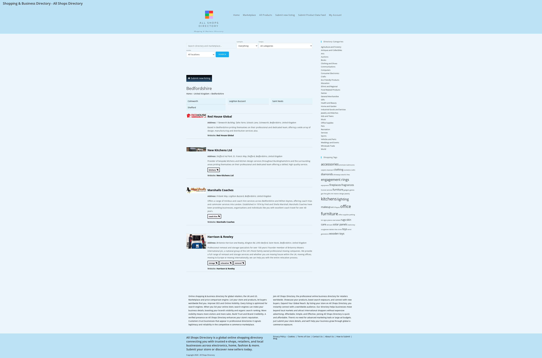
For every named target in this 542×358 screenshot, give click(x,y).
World (323, 149)
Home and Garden (328, 106)
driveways (337, 175)
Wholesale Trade (328, 146)
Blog (275, 338)
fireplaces (335, 185)
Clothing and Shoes (329, 63)
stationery (351, 225)
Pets (323, 126)
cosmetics (347, 170)
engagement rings (335, 179)
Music (323, 119)
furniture (338, 189)
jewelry (347, 194)
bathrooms (351, 165)
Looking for (240, 41)
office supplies (343, 215)
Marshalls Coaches (220, 190)
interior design (339, 194)
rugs (343, 219)
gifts (328, 194)
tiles (336, 229)
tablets (331, 229)
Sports (323, 136)
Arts (322, 53)
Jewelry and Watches (329, 113)
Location (188, 50)
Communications (328, 66)
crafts (353, 170)
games (352, 190)
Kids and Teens (327, 116)
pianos (329, 220)
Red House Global (219, 116)
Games (324, 93)
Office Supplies (327, 122)
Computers (325, 70)
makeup (326, 207)
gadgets (346, 190)
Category (261, 41)
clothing (338, 169)
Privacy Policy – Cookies (284, 336)
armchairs (342, 165)
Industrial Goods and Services (333, 109)
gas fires (324, 194)
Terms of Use (304, 336)
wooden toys (336, 233)
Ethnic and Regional (329, 86)
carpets (323, 170)
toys (344, 229)
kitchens (329, 199)
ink (332, 194)
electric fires (345, 175)
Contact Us (317, 336)
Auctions (324, 57)
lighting (343, 199)
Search (222, 54)
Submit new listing (200, 78)
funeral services (326, 190)
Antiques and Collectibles (331, 50)
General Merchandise (330, 96)
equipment (325, 185)
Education (325, 83)
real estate (336, 220)
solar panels (340, 224)
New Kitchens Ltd (219, 150)
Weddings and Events (330, 142)
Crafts (323, 76)
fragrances (347, 185)
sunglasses (325, 229)
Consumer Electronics (330, 73)
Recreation (325, 129)
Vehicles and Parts (328, 139)
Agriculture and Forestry (331, 47)
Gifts (323, 99)
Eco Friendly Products (330, 80)
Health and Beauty (329, 103)
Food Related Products (330, 90)
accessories (330, 164)
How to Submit (343, 336)
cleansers (330, 170)
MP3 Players (335, 207)
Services (324, 132)
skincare (329, 225)
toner (340, 229)
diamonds (327, 174)
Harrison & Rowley (220, 237)
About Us (329, 336)
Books (323, 60)
